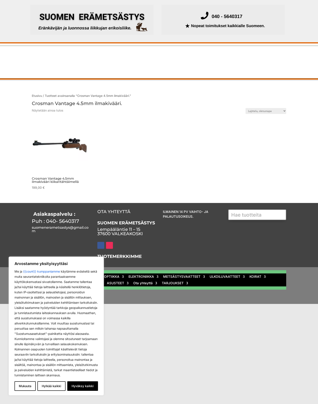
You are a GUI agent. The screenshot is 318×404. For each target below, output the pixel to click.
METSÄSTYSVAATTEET (192, 55)
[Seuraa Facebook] (100, 245)
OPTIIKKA (115, 55)
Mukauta (25, 386)
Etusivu (33, 55)
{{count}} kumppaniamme (41, 271)
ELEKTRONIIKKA (147, 55)
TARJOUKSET (185, 66)
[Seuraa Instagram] (109, 245)
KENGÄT (33, 66)
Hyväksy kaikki (83, 386)
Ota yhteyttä (152, 66)
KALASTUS (88, 55)
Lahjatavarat (89, 66)
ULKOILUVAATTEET (240, 55)
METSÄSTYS (56, 55)
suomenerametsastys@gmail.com (60, 229)
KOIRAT (272, 55)
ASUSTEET (121, 66)
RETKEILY (59, 66)
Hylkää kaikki (51, 386)
